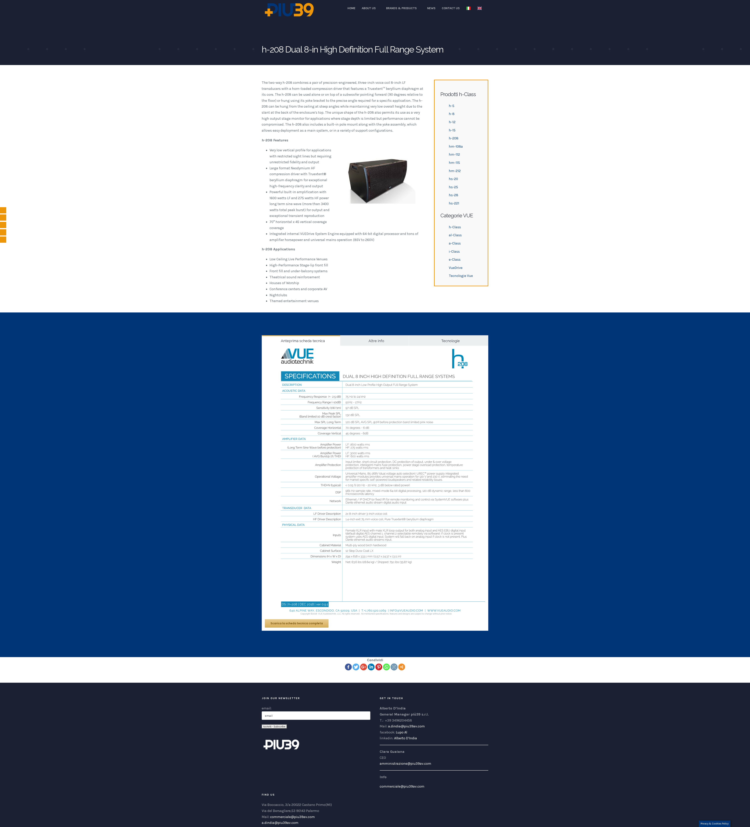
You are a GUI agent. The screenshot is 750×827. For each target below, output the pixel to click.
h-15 (452, 130)
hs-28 (453, 195)
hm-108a (456, 146)
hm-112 (454, 154)
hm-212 (455, 171)
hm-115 (454, 163)
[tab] (301, 340)
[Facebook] (348, 667)
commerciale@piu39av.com (402, 786)
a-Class (455, 243)
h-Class (455, 227)
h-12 (452, 122)
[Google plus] (363, 667)
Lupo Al (401, 732)
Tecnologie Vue (461, 276)
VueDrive (455, 268)
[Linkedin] (371, 667)
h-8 (451, 114)
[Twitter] (356, 667)
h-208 (453, 138)
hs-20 (453, 179)
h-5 (451, 106)
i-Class (454, 251)
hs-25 (453, 187)
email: (266, 708)
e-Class (455, 259)
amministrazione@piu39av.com (405, 763)
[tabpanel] (375, 488)
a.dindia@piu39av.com (406, 726)
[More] (401, 667)
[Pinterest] (378, 667)
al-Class (455, 235)
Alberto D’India (405, 738)
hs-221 (454, 203)
